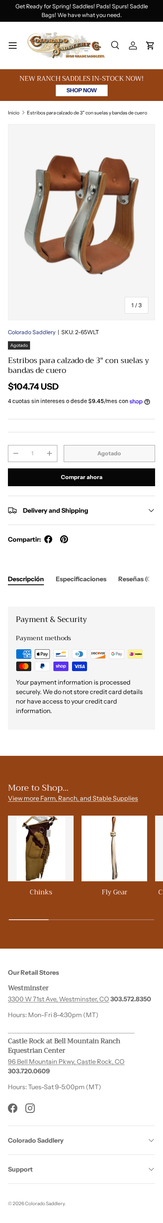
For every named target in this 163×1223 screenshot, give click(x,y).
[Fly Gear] (114, 848)
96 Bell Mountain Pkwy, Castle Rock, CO (66, 1061)
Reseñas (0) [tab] (136, 579)
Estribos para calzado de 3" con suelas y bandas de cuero (87, 113)
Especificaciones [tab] (81, 579)
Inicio (13, 113)
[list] (81, 222)
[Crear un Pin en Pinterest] (64, 539)
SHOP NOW (81, 90)
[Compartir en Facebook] (48, 539)
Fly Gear (114, 892)
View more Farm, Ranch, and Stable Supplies (73, 798)
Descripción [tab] (26, 579)
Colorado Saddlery (31, 332)
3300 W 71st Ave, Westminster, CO (58, 999)
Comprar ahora (81, 477)
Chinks (41, 892)
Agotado (109, 453)
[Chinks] (40, 848)
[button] (150, 45)
